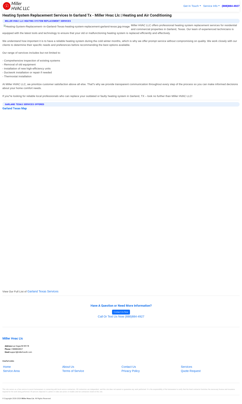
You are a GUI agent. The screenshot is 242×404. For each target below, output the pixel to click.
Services (186, 366)
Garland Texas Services (42, 291)
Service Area (11, 371)
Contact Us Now (121, 312)
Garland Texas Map (14, 108)
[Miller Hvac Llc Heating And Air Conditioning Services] (16, 6)
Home (7, 366)
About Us (68, 366)
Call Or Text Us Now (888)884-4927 (121, 316)
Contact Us (129, 366)
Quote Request (191, 371)
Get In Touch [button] (191, 5)
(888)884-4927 (231, 5)
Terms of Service (73, 371)
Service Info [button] (210, 5)
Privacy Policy (131, 371)
